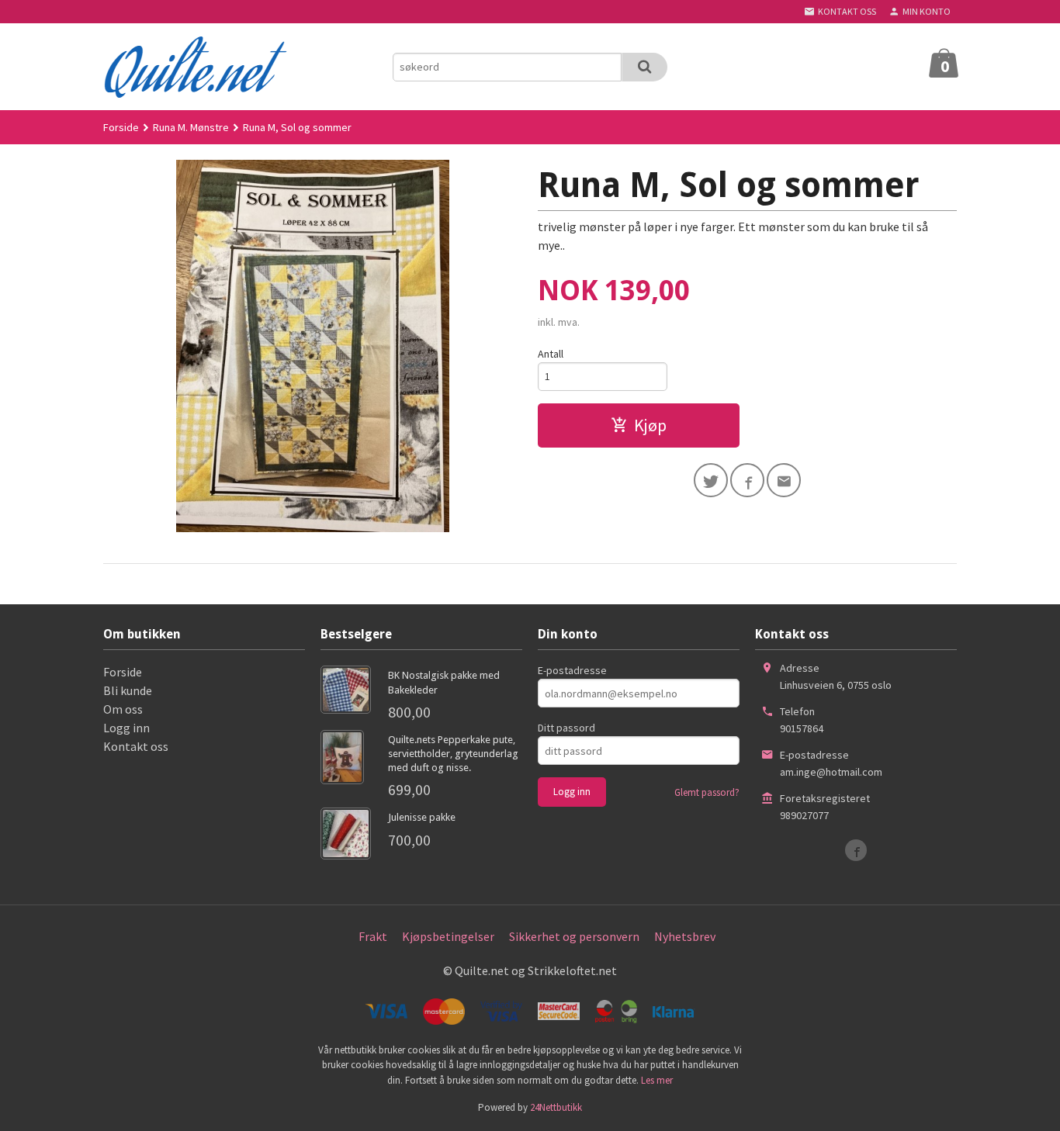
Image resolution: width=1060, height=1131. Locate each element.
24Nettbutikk (556, 1107)
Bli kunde (127, 690)
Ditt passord (566, 728)
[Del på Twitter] (711, 480)
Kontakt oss (135, 746)
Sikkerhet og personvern (574, 936)
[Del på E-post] (784, 480)
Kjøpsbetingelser (448, 936)
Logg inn (126, 727)
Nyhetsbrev (684, 936)
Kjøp (650, 425)
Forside (121, 127)
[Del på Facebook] (747, 480)
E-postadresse (572, 670)
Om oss (123, 709)
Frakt (373, 936)
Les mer (657, 1080)
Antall (550, 354)
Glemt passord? (707, 792)
